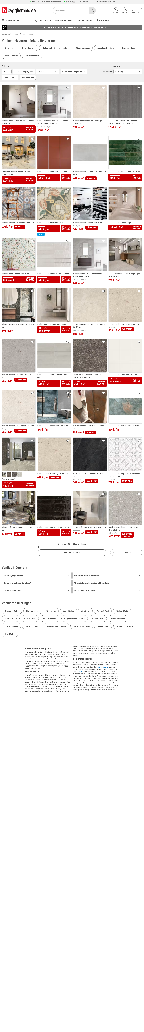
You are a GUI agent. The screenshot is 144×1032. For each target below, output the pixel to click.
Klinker (32, 34)
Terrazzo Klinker (32, 626)
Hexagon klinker (129, 48)
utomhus (81, 672)
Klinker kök (64, 48)
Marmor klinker (11, 56)
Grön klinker (10, 634)
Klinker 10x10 (103, 626)
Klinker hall (47, 48)
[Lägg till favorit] (32, 88)
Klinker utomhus (82, 48)
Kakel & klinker (21, 34)
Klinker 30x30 (30, 618)
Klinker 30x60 (103, 611)
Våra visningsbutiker (63, 20)
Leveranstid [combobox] (9, 78)
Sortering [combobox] (119, 71)
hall (99, 667)
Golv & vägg (8, 34)
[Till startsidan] (19, 10)
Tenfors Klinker (11, 626)
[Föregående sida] (113, 552)
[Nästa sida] (139, 552)
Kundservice (116, 12)
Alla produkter (12, 20)
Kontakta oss (44, 20)
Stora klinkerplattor (125, 626)
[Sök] (92, 10)
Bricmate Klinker (12, 611)
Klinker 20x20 (122, 611)
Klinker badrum (28, 48)
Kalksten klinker (118, 618)
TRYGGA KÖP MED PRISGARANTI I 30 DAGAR (46, 2)
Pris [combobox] (5, 71)
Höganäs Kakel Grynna (56, 626)
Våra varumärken (85, 20)
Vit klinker (85, 611)
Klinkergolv (10, 48)
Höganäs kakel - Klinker (74, 618)
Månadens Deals (102, 20)
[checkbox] (24, 71)
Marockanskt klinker (106, 48)
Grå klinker (51, 611)
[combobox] (126, 552)
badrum (106, 667)
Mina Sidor (124, 12)
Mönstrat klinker (32, 56)
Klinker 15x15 (11, 618)
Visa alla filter (28, 78)
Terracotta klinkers (81, 626)
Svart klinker (68, 611)
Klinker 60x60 (98, 618)
